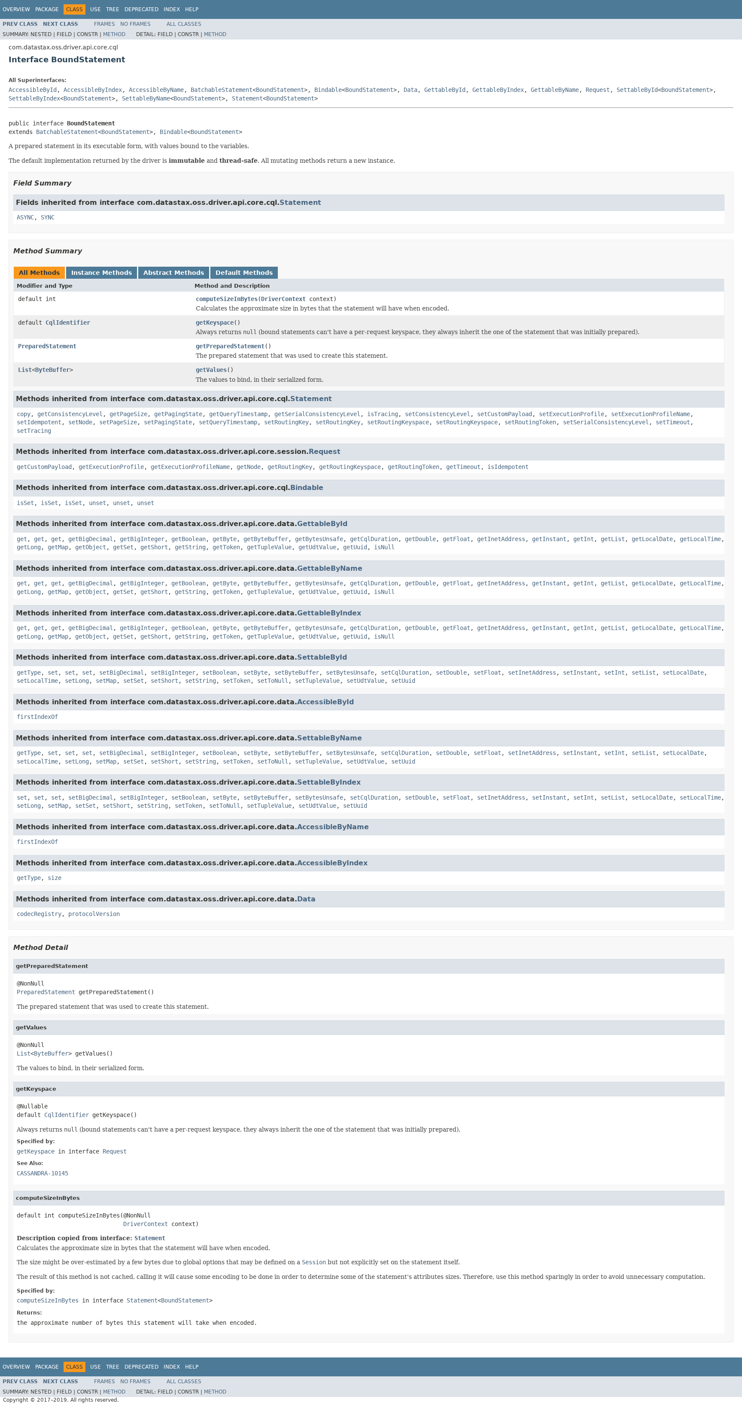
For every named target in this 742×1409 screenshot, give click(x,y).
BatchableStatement (221, 89)
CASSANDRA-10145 (42, 1173)
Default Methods (244, 272)
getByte (225, 539)
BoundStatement (280, 89)
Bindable (328, 89)
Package (47, 9)
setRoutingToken (530, 422)
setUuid (403, 680)
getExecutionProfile (111, 466)
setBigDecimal (121, 672)
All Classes (184, 24)
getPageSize (128, 414)
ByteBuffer (52, 369)
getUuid (355, 547)
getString (190, 547)
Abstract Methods (173, 272)
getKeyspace (215, 322)
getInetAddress (501, 539)
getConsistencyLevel (70, 414)
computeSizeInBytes (227, 298)
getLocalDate (652, 539)
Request (598, 89)
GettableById (444, 89)
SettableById (637, 89)
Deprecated (141, 9)
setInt (614, 672)
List (25, 369)
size (54, 877)
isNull (384, 547)
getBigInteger (142, 539)
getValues (211, 369)
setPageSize (118, 422)
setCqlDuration (405, 672)
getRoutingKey (290, 466)
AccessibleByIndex (93, 89)
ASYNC (25, 217)
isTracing (382, 414)
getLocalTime (700, 539)
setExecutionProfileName (650, 414)
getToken (226, 547)
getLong (29, 547)
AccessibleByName (156, 89)
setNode (80, 422)
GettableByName (555, 89)
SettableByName (146, 98)
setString (200, 680)
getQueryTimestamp (238, 414)
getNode (249, 466)
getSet (123, 547)
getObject (90, 547)
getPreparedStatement (230, 346)
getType (29, 672)
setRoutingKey (286, 422)
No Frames (135, 24)
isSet (25, 502)
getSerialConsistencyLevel (317, 414)
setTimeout (673, 422)
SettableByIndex (34, 98)
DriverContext (283, 298)
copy (23, 414)
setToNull (272, 680)
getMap (58, 547)
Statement (247, 98)
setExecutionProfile (571, 414)
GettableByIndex (498, 89)
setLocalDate (683, 672)
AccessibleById (33, 89)
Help (191, 9)
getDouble (420, 539)
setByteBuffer (296, 672)
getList (613, 539)
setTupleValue (317, 680)
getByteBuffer (265, 539)
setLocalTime (37, 680)
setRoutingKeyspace (398, 422)
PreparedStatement (47, 346)
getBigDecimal (90, 539)
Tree (112, 9)
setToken (236, 680)
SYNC (48, 217)
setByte (255, 672)
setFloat (487, 672)
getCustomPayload (44, 466)
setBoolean (219, 672)
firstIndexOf (37, 716)
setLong (77, 680)
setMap (106, 680)
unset (97, 502)
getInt (583, 539)
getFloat (456, 539)
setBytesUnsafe (350, 672)
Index (172, 9)
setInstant (580, 672)
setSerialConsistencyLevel (606, 422)
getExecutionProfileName (190, 466)
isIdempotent (508, 466)
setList (644, 672)
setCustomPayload (504, 414)
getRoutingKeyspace (350, 466)
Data (410, 89)
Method (114, 34)
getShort (154, 547)
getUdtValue (317, 547)
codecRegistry (39, 913)
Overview (16, 9)
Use (95, 9)
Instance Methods (101, 272)
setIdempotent (39, 422)
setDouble (451, 672)
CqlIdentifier (68, 322)
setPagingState (168, 422)
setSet (133, 680)
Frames (104, 24)
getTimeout (463, 466)
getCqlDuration (374, 539)
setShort (164, 680)
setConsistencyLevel (437, 414)
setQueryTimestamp (228, 422)
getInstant (549, 539)
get (22, 539)
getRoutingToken (413, 466)
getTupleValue (269, 547)
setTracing (34, 430)
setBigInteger (173, 672)
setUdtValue (365, 680)
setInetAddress (532, 672)
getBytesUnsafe (319, 539)
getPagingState (178, 414)
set (53, 672)
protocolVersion (94, 913)
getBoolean (188, 539)
